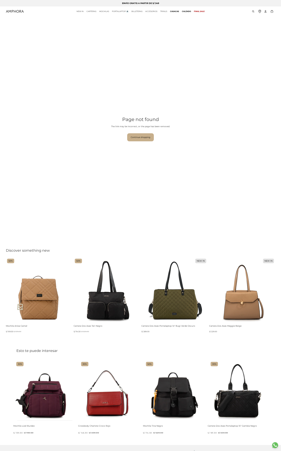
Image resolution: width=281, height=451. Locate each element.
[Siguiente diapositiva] (67, 290)
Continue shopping (140, 137)
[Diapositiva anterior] (10, 290)
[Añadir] (69, 320)
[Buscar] (253, 11)
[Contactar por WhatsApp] (275, 445)
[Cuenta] (265, 11)
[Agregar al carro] (70, 417)
